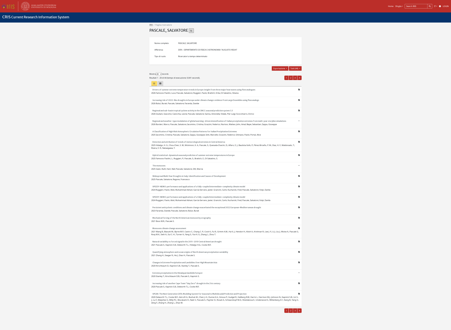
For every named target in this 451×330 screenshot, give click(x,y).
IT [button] (435, 6)
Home (390, 6)
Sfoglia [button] (398, 6)
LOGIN (446, 6)
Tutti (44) (294, 68)
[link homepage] (8, 6)
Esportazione (279, 68)
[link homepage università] (38, 6)
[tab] (154, 83)
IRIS (151, 25)
